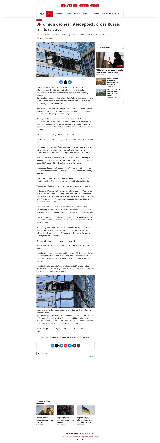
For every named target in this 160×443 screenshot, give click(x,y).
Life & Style (95, 14)
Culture (85, 14)
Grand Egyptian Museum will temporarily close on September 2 (114, 81)
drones (45, 337)
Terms (96, 437)
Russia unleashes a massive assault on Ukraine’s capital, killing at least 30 (44, 419)
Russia (55, 337)
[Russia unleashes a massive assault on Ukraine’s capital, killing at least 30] (45, 410)
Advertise (69, 437)
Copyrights (84, 437)
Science (77, 14)
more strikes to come (57, 271)
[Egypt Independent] (80, 5)
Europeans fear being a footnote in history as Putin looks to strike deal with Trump (65, 419)
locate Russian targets (52, 150)
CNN (41, 38)
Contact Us (76, 437)
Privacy (91, 437)
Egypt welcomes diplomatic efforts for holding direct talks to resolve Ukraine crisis (84, 419)
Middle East (58, 14)
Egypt (42, 14)
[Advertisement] (65, 377)
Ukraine (86, 337)
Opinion (104, 14)
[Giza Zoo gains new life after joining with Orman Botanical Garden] (101, 92)
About (63, 437)
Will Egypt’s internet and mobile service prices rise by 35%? (109, 71)
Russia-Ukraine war (70, 337)
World (49, 14)
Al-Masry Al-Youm (84, 434)
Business (68, 14)
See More (109, 102)
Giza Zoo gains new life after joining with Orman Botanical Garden (115, 92)
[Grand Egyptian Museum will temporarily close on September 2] (101, 81)
